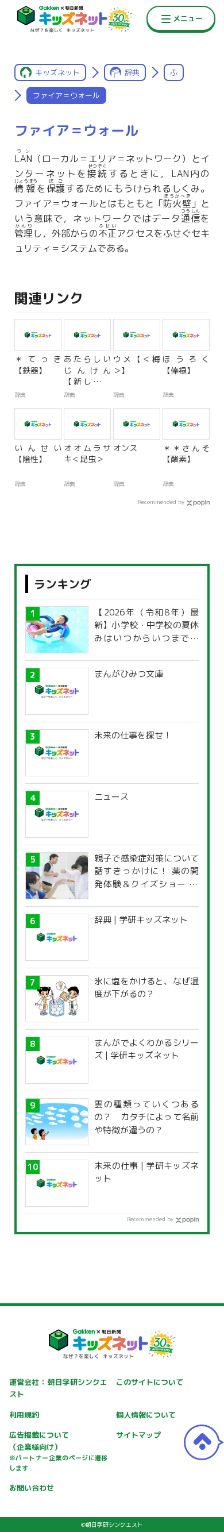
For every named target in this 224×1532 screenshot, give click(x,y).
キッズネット (57, 72)
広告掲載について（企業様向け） (58, 1451)
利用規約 (24, 1415)
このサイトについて (149, 1382)
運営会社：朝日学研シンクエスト (58, 1388)
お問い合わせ (31, 1488)
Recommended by (161, 502)
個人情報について (146, 1415)
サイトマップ (138, 1435)
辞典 (132, 72)
